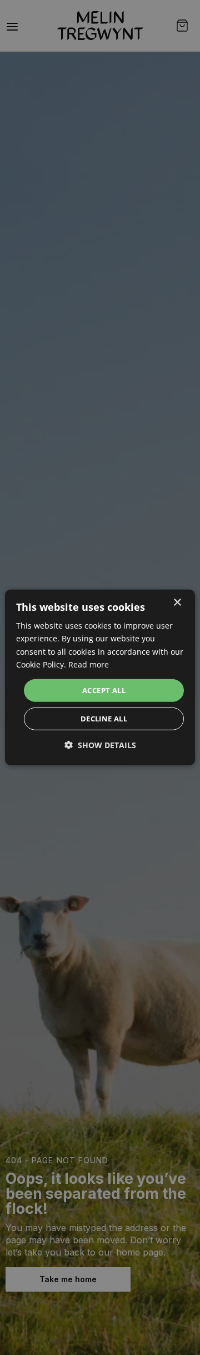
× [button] (177, 603)
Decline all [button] (104, 719)
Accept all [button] (104, 690)
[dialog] (100, 677)
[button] (100, 745)
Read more (88, 664)
